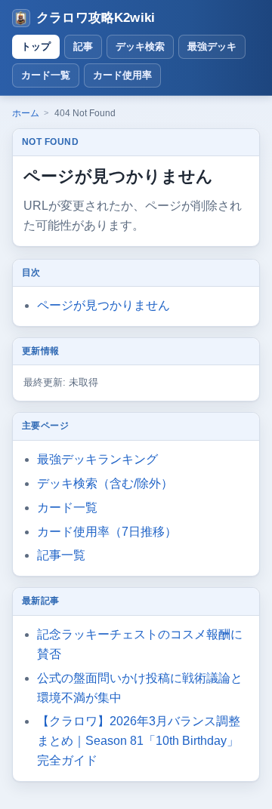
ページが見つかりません (103, 305)
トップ (36, 46)
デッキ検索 (140, 46)
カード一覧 (45, 75)
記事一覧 (61, 555)
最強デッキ (211, 46)
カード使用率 (122, 75)
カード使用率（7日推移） (107, 531)
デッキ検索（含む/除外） (105, 483)
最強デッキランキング (97, 459)
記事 (83, 46)
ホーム (25, 113)
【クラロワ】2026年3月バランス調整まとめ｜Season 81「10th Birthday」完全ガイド (138, 741)
